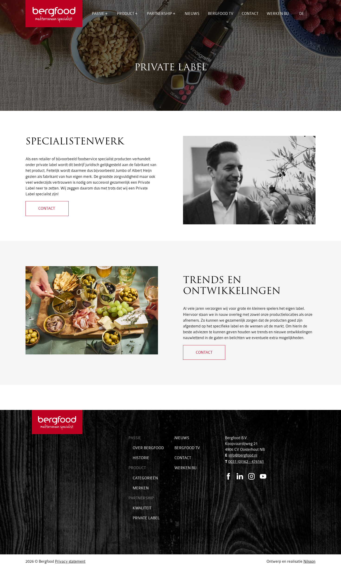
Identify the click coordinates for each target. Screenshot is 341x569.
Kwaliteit (156, 34)
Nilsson (309, 561)
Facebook (228, 476)
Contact (250, 13)
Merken (141, 488)
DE (301, 13)
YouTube (263, 476)
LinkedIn (240, 476)
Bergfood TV (220, 13)
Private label (146, 518)
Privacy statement (70, 561)
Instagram (251, 476)
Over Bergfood (107, 34)
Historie (141, 458)
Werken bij (278, 13)
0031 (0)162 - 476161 (246, 461)
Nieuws (192, 13)
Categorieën (129, 34)
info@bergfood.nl (242, 455)
